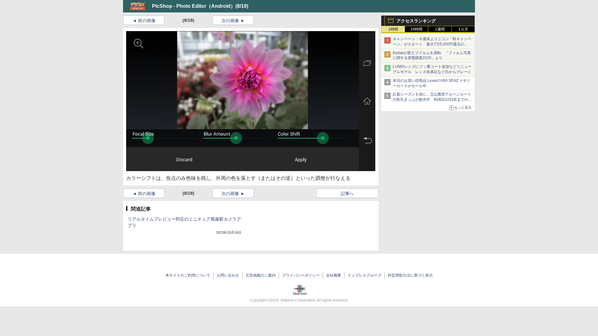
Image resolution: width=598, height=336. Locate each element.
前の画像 (146, 20)
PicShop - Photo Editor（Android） (193, 6)
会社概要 (333, 275)
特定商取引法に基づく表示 (410, 275)
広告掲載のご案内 (261, 275)
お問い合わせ (228, 275)
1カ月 (463, 29)
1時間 (393, 29)
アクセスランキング (416, 20)
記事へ (347, 193)
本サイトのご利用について (187, 275)
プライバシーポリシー (301, 275)
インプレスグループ (364, 275)
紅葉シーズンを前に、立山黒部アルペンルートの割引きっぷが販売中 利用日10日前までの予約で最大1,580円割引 (432, 99)
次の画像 (230, 20)
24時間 (416, 29)
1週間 (440, 29)
